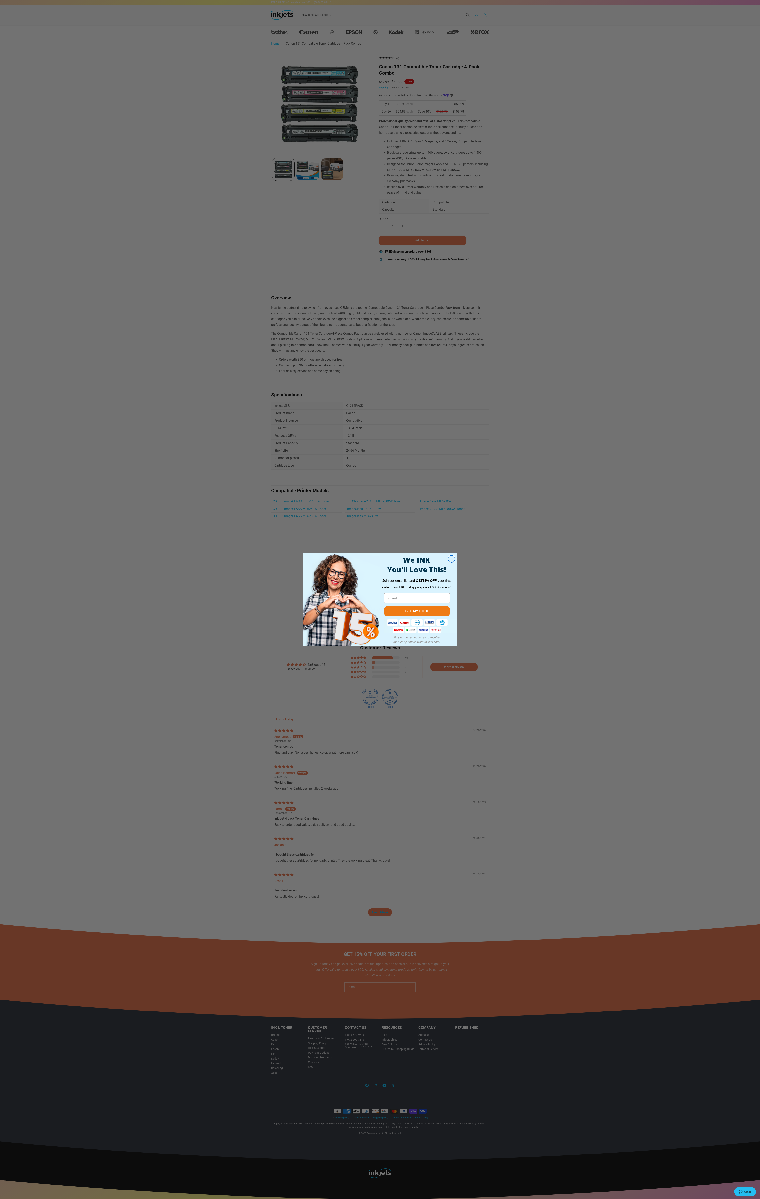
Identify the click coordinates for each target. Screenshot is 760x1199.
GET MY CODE (417, 611)
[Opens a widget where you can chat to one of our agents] (745, 1192)
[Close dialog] (451, 558)
